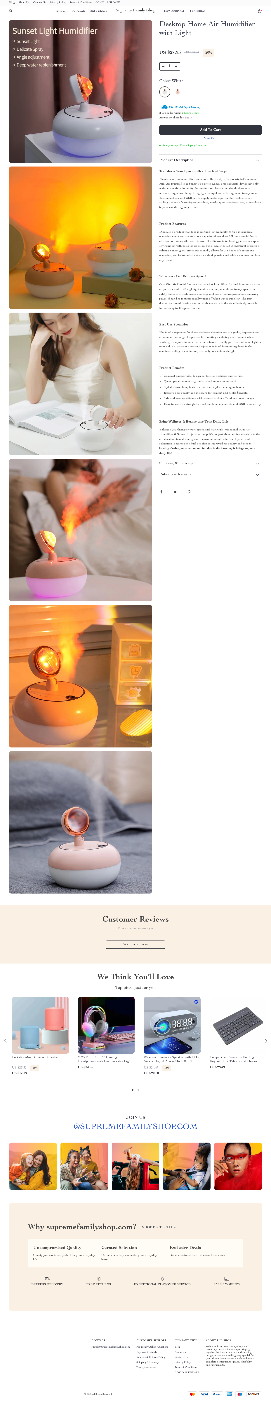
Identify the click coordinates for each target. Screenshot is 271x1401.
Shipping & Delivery (147, 1362)
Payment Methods (146, 1352)
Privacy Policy (58, 2)
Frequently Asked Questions (152, 1347)
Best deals (98, 11)
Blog (12, 2)
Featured (197, 11)
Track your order (146, 1367)
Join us (135, 1118)
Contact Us (39, 2)
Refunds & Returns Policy (150, 1357)
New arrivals (174, 11)
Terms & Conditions (81, 2)
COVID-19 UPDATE (107, 2)
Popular (78, 11)
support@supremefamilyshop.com (110, 1347)
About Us (23, 2)
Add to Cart (210, 130)
